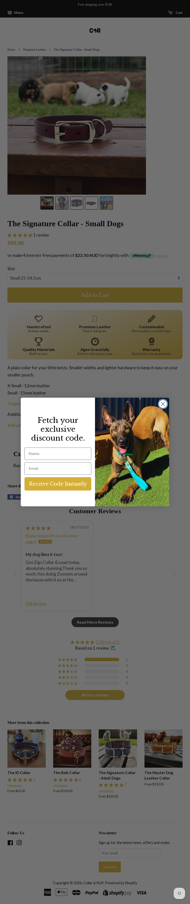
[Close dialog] (163, 404)
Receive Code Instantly (58, 484)
